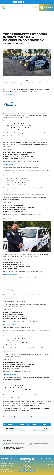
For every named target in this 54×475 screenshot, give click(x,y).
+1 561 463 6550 (48, 7)
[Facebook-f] (16, 2)
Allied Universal (8, 94)
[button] (36, 7)
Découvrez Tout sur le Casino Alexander (14, 443)
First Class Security (9, 351)
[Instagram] (24, 2)
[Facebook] (23, 470)
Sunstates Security (9, 219)
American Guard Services (11, 324)
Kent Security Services (10, 191)
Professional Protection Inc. (11, 274)
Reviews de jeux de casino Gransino (38, 443)
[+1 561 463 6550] (41, 7)
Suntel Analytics (40, 417)
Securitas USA (8, 136)
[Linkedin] (14, 2)
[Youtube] (19, 2)
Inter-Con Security (9, 298)
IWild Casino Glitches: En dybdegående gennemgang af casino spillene (13, 448)
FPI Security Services (10, 374)
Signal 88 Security (9, 164)
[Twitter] (21, 2)
